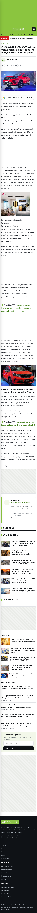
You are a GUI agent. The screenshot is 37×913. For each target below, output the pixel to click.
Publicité (4, 879)
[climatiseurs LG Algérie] (18, 204)
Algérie (13, 34)
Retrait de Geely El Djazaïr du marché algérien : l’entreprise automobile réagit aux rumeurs (16, 308)
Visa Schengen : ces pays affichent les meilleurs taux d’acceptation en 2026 (23, 650)
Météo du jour (5, 891)
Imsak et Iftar (5, 894)
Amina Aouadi (12, 59)
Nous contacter (6, 876)
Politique (4, 849)
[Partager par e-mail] (20, 65)
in (16, 837)
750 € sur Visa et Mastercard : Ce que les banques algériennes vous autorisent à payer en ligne (21, 676)
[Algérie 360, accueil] (18, 29)
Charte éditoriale (6, 870)
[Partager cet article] (3, 65)
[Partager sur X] (12, 65)
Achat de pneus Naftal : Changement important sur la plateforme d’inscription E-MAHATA (22, 659)
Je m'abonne (9, 748)
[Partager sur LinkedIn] (16, 65)
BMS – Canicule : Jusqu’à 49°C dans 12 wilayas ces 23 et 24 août (23, 640)
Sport (30, 34)
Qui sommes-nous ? (7, 866)
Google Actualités (7, 897)
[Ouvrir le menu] (34, 29)
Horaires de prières (7, 887)
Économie (22, 34)
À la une (4, 34)
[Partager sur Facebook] (7, 65)
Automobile (5, 43)
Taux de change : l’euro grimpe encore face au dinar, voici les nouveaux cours (21, 667)
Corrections (5, 873)
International (5, 858)
